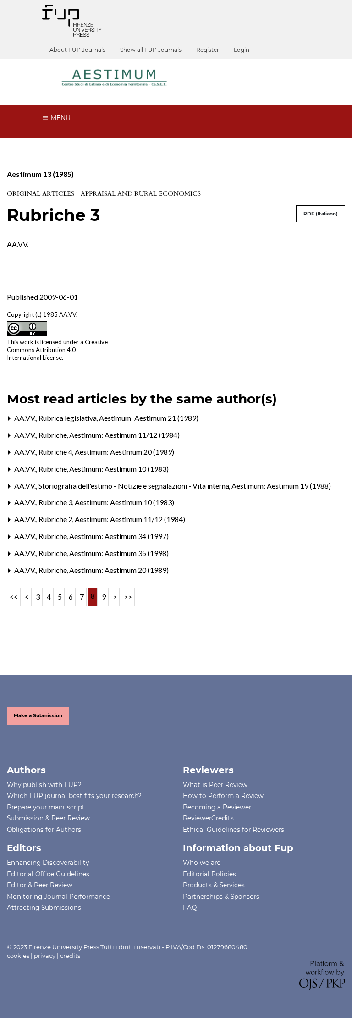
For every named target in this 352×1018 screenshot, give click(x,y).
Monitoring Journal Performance (58, 896)
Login (241, 49)
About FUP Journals (77, 49)
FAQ (190, 907)
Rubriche (53, 434)
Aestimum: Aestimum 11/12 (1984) (124, 434)
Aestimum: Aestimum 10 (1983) (119, 468)
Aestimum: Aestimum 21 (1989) (148, 417)
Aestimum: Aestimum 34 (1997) (119, 536)
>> (128, 596)
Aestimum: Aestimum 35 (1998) (119, 553)
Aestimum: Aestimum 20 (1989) (124, 451)
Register (207, 49)
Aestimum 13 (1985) (40, 174)
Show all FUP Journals (151, 49)
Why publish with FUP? (44, 784)
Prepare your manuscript (46, 807)
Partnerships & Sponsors (221, 896)
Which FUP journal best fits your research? (74, 795)
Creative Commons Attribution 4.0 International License (57, 349)
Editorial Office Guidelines (48, 874)
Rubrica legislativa (68, 417)
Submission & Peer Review (48, 818)
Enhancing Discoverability (48, 862)
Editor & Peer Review (39, 885)
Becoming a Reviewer (217, 807)
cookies (18, 955)
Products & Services (214, 885)
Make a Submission (38, 716)
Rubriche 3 (56, 502)
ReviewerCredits (208, 818)
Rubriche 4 (56, 451)
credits (70, 955)
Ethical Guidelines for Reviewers (233, 829)
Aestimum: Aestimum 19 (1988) (281, 485)
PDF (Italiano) (320, 214)
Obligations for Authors (44, 829)
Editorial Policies (209, 874)
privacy (44, 955)
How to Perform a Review (223, 795)
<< (14, 596)
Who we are (201, 862)
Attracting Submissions (44, 907)
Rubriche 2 (56, 519)
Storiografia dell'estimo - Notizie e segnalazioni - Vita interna (134, 485)
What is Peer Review (215, 784)
